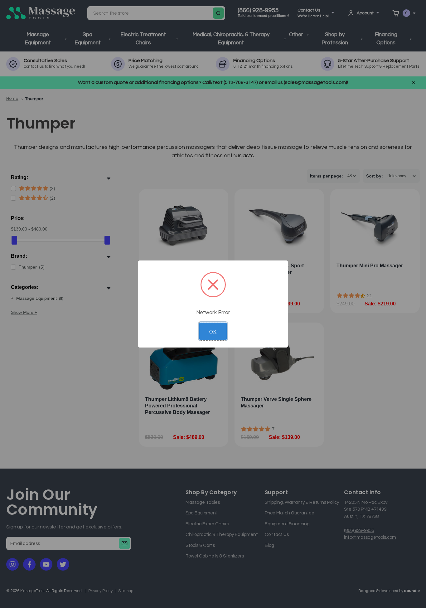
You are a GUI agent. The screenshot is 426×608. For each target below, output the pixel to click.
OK (213, 331)
